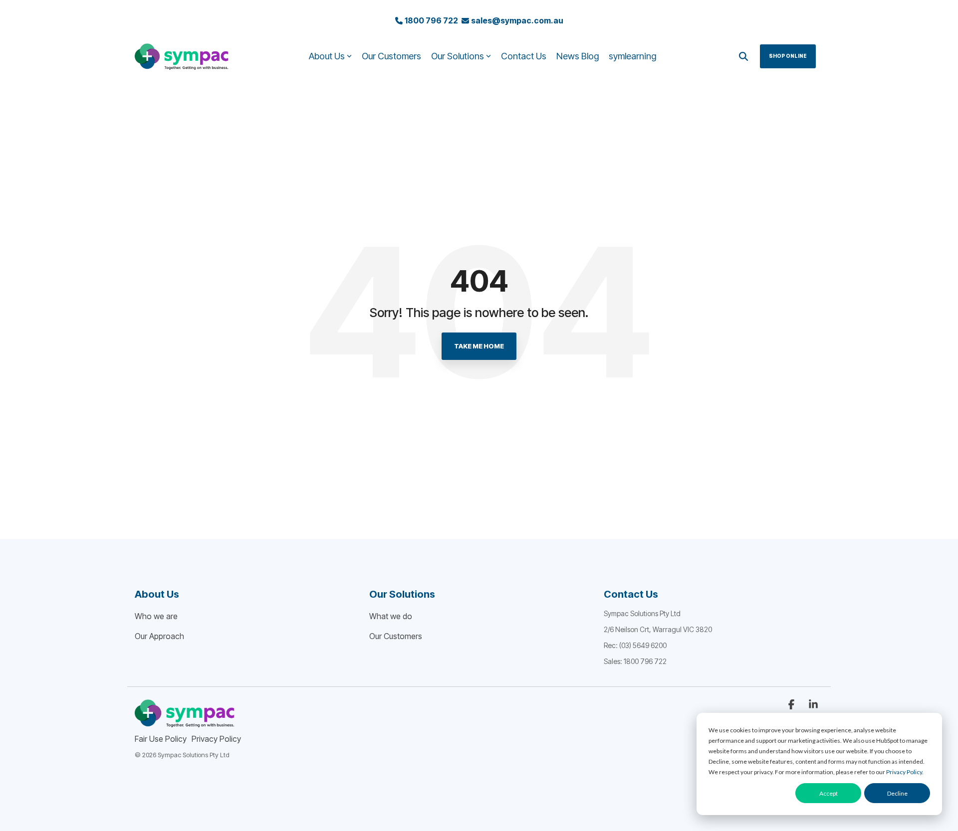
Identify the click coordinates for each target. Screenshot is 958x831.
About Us (327, 56)
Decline (897, 793)
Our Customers (391, 56)
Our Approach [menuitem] (159, 636)
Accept (828, 793)
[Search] (743, 56)
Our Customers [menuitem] (395, 636)
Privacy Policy (904, 772)
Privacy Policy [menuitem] (216, 739)
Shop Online (788, 56)
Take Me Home (479, 346)
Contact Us (523, 56)
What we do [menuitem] (390, 616)
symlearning (632, 56)
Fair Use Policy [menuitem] (161, 739)
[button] (792, 704)
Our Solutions (457, 56)
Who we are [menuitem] (156, 616)
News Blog (577, 56)
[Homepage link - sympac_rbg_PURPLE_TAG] (185, 722)
